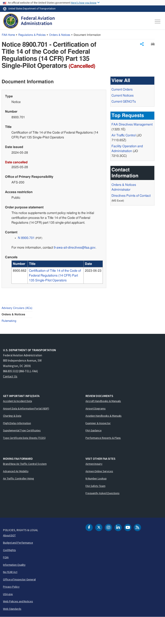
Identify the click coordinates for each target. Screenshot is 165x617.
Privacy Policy (11, 586)
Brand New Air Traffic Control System (24, 464)
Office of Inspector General (19, 579)
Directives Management (132, 124)
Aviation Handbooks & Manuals (104, 416)
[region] (57, 272)
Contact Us (10, 376)
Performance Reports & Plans (103, 438)
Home (8, 35)
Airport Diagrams (95, 408)
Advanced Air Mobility (16, 471)
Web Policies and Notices (18, 601)
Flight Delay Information (17, 423)
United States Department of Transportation (32, 8)
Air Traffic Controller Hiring (18, 478)
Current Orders (122, 89)
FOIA (6, 557)
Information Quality (14, 565)
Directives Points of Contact (131, 195)
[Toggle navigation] (158, 21)
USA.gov (8, 594)
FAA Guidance (94, 430)
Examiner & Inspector (98, 423)
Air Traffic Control (123, 135)
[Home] (29, 21)
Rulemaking (9, 321)
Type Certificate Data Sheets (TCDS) (24, 438)
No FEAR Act (10, 572)
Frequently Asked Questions (102, 493)
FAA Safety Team (95, 486)
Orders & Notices (59, 35)
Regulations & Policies (32, 35)
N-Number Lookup (96, 478)
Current (123, 101)
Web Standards (12, 609)
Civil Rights (9, 550)
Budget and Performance (18, 542)
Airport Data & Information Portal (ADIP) (26, 408)
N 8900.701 (26, 238)
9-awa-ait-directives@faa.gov (74, 247)
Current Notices (122, 95)
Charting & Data (12, 416)
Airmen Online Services (99, 471)
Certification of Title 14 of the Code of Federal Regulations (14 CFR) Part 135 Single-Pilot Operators (55, 275)
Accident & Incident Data (17, 401)
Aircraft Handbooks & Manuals (103, 401)
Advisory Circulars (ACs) (17, 308)
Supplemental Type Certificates (22, 430)
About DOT (9, 535)
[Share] (142, 44)
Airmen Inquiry (94, 464)
